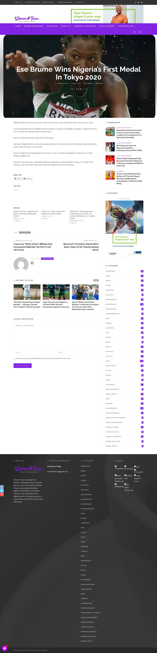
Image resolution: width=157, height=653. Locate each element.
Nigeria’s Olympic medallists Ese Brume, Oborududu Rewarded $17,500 (26, 213)
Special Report (107, 26)
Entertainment (125, 143)
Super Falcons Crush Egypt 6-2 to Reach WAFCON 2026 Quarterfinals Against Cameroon (56, 304)
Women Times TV (48, 2)
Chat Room (52, 26)
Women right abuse (124, 441)
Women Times (63, 83)
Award (124, 276)
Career (124, 285)
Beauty (124, 280)
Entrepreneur (124, 309)
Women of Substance (85, 26)
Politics (124, 370)
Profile (124, 375)
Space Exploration (124, 389)
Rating (124, 380)
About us (18, 2)
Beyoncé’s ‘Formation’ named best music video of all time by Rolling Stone (81, 247)
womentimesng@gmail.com (57, 471)
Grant (124, 342)
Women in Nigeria (124, 427)
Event (121, 171)
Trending (124, 403)
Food (124, 332)
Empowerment (124, 299)
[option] (27, 296)
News (124, 361)
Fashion (124, 323)
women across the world (124, 418)
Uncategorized (124, 408)
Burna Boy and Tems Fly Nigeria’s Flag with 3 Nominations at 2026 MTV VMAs (129, 148)
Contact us (79, 2)
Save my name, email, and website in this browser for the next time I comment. (43, 358)
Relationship (124, 384)
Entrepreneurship (124, 314)
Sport (79, 63)
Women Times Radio (65, 2)
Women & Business (33, 26)
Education (124, 295)
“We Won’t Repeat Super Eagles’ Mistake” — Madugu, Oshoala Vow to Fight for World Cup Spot (27, 304)
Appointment (124, 271)
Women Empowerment (124, 422)
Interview (124, 351)
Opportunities (126, 26)
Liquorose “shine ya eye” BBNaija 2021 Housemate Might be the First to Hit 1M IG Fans (33, 247)
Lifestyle (66, 26)
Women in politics (124, 432)
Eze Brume (24, 232)
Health (124, 347)
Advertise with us (32, 2)
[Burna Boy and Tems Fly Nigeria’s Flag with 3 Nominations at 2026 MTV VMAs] (110, 147)
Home (18, 26)
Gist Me (124, 337)
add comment (88, 83)
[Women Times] (26, 18)
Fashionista (124, 328)
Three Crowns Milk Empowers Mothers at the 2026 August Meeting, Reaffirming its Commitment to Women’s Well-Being (130, 178)
